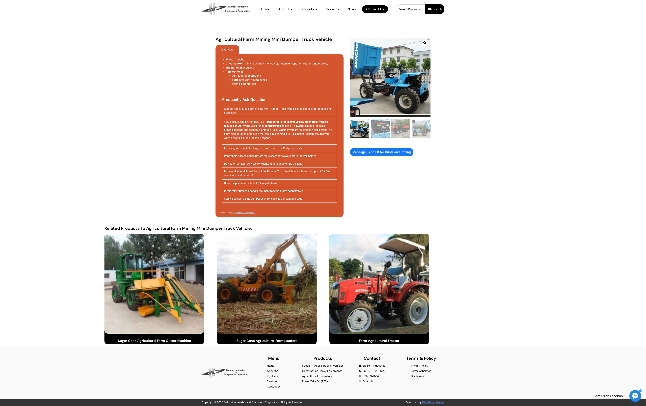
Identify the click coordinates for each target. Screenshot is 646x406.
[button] (425, 43)
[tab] (227, 49)
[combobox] (410, 9)
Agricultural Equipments (244, 213)
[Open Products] (316, 9)
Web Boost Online (433, 402)
